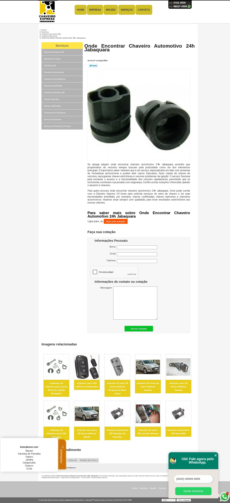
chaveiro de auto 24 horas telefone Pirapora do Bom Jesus (117, 388)
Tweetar (93, 65)
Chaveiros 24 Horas (52, 59)
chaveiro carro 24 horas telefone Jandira (178, 386)
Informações (61, 455)
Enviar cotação (139, 328)
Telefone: (111, 260)
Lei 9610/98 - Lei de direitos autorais (94, 477)
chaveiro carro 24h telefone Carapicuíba (87, 385)
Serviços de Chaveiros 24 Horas (57, 126)
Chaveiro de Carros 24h (54, 52)
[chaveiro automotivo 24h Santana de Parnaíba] (117, 414)
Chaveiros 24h (50, 66)
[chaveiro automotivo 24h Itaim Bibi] (178, 414)
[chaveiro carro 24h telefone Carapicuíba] (87, 367)
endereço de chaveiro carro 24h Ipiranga (56, 433)
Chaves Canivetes (51, 99)
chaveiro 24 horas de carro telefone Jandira (148, 386)
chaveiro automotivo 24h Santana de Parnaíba (117, 433)
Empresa (95, 9)
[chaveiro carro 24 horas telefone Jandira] (178, 367)
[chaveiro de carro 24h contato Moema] (148, 414)
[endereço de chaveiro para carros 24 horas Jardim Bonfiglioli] (56, 367)
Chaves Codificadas (52, 106)
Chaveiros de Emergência (54, 79)
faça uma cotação (115, 221)
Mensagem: (106, 288)
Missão (111, 9)
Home (80, 9)
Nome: (113, 246)
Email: (113, 253)
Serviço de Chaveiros (52, 119)
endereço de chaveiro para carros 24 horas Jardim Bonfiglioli (56, 388)
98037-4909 (180, 6)
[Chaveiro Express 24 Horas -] (56, 6)
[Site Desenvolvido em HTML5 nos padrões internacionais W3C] (169, 500)
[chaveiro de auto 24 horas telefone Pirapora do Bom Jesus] (117, 367)
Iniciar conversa (193, 491)
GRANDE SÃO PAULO (89, 460)
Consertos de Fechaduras (55, 113)
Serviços (127, 9)
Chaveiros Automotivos (54, 72)
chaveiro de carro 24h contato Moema (147, 432)
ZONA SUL (72, 460)
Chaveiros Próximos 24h (54, 92)
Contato (144, 9)
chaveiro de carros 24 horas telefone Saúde (87, 433)
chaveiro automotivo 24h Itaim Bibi (178, 432)
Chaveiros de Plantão (53, 86)
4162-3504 (179, 2)
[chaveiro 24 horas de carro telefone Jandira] (148, 367)
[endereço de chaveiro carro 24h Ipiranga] (56, 414)
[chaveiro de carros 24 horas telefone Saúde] (87, 414)
